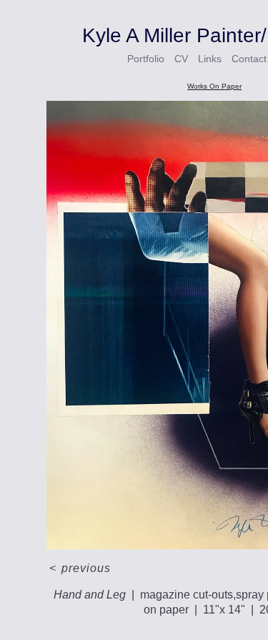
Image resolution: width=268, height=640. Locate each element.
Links (211, 58)
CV (183, 58)
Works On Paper (214, 86)
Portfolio (145, 58)
